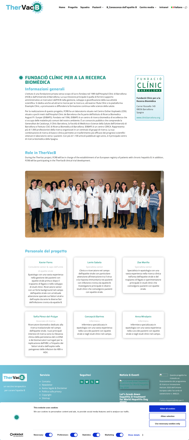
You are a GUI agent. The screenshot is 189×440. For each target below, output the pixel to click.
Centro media (147, 7)
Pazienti (96, 7)
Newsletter (47, 384)
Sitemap (46, 398)
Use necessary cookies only (167, 424)
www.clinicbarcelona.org (148, 117)
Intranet (163, 7)
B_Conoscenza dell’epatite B (122, 7)
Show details (134, 435)
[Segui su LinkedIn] (82, 382)
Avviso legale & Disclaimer (54, 388)
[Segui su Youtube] (97, 382)
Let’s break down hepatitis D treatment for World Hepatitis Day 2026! (134, 398)
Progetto (73, 7)
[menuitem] (178, 10)
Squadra (84, 7)
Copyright (46, 394)
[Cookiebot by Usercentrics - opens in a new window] (16, 435)
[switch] (74, 435)
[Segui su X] (92, 382)
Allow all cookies (167, 409)
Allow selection (167, 416)
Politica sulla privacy (51, 391)
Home (62, 7)
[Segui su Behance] (87, 382)
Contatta (46, 381)
